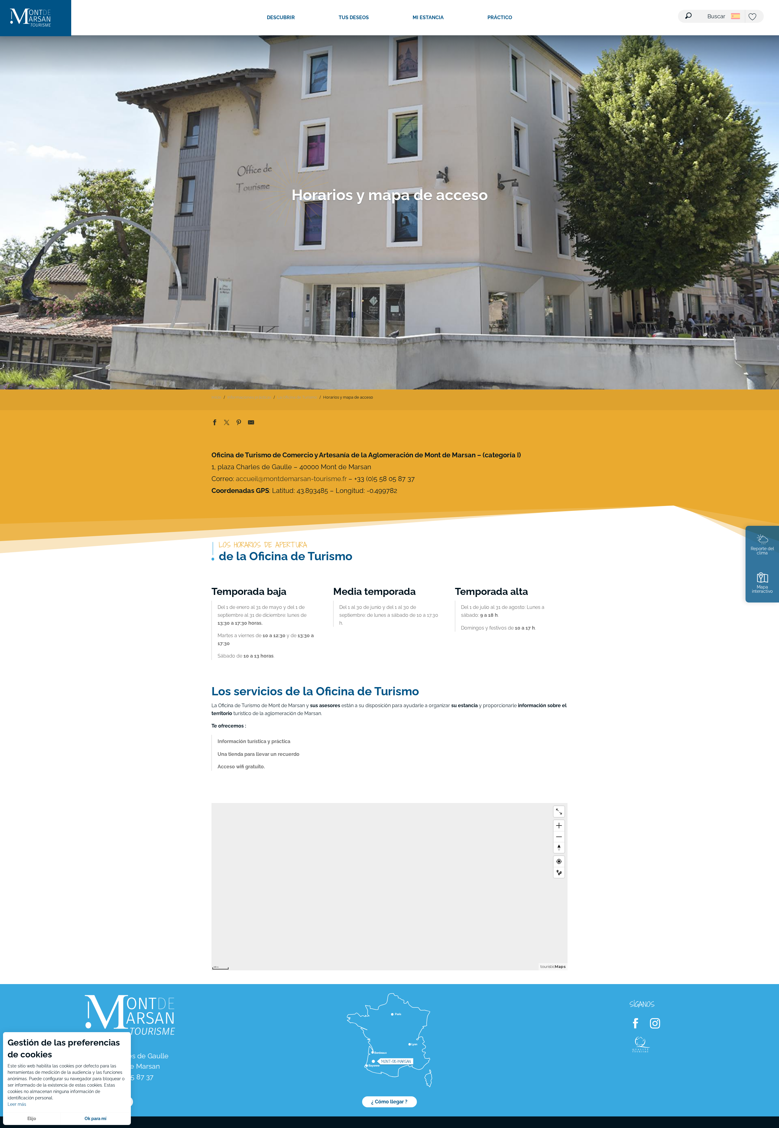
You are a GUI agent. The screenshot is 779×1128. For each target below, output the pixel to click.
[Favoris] (753, 17)
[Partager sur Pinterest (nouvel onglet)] (239, 423)
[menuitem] (30, 18)
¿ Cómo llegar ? (389, 1102)
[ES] (735, 16)
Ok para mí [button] (96, 1118)
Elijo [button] (31, 1118)
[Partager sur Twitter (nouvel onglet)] (227, 423)
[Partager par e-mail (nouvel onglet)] (251, 423)
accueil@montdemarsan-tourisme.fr (291, 479)
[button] (705, 12)
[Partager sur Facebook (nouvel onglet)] (214, 423)
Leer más (17, 1104)
